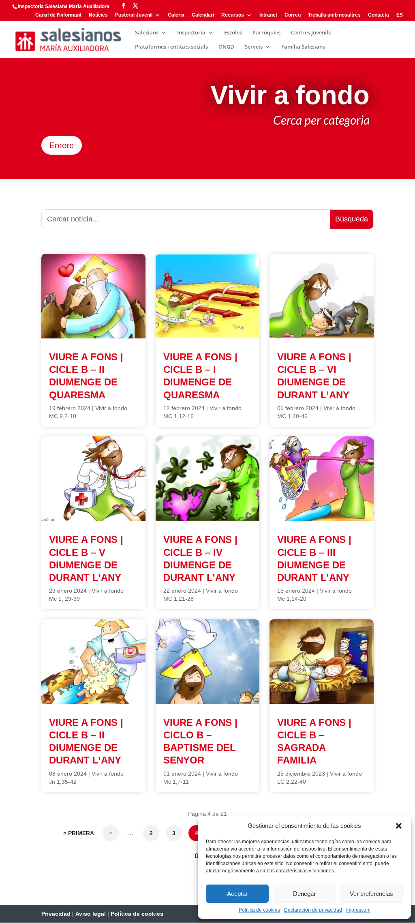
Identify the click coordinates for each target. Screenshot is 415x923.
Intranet (268, 15)
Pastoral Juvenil (133, 15)
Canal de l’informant (58, 15)
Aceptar (237, 893)
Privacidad (56, 913)
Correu (293, 15)
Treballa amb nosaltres (334, 15)
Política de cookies (259, 910)
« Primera (78, 833)
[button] (399, 826)
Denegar (304, 893)
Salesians (146, 33)
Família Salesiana (303, 47)
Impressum (358, 910)
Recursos (232, 15)
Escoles (233, 33)
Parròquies (266, 33)
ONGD (226, 47)
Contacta (378, 15)
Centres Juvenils (311, 33)
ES (399, 15)
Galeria (176, 15)
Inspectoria (191, 33)
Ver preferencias (371, 893)
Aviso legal (90, 913)
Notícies (98, 15)
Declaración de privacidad (313, 910)
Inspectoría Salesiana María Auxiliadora (63, 6)
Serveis (254, 47)
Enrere (61, 145)
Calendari (203, 15)
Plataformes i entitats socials (171, 47)
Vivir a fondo (111, 408)
